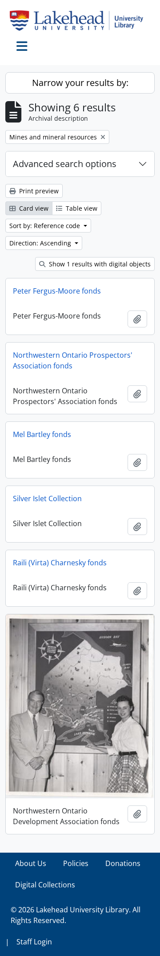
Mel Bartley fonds (42, 434)
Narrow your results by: (80, 83)
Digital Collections (45, 885)
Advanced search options (64, 164)
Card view (32, 208)
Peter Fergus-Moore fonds (57, 291)
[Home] (80, 20)
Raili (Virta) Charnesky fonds (60, 563)
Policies (75, 863)
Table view (80, 208)
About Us (30, 863)
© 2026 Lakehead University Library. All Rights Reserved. (75, 915)
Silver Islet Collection (47, 498)
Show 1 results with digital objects (99, 264)
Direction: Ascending (41, 243)
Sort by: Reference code (45, 225)
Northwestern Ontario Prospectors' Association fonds (72, 360)
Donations (122, 863)
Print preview (38, 191)
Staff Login (34, 942)
